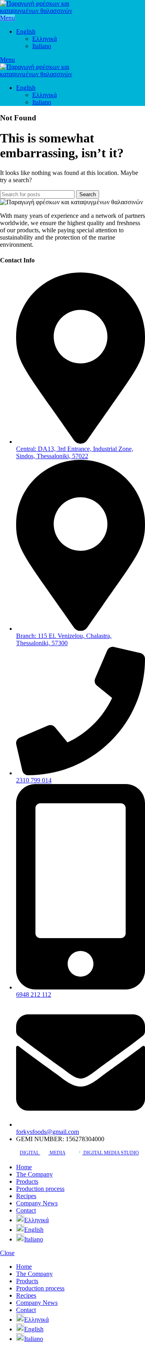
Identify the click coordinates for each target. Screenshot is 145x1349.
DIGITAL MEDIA (42, 1153)
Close (7, 1252)
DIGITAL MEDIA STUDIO (110, 1153)
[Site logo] (44, 10)
